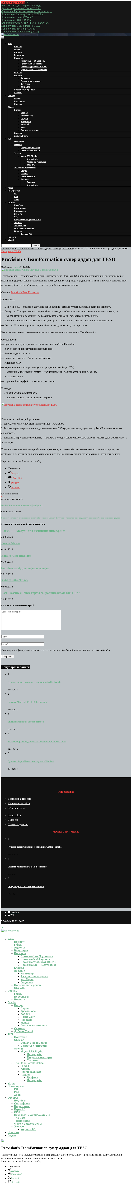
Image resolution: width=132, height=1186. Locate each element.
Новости (18, 46)
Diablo (11, 107)
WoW (10, 44)
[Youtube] (2, 933)
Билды (17, 110)
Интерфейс (32, 159)
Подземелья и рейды (24, 90)
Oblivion (18, 145)
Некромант (26, 121)
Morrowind (19, 142)
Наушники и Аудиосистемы (27, 220)
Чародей (25, 124)
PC (15, 194)
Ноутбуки (18, 205)
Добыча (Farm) (21, 136)
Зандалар (25, 87)
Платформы (14, 191)
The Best (18, 222)
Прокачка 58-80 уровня (31, 64)
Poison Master (10, 543)
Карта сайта (14, 815)
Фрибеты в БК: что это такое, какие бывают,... (26, 11)
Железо (18, 231)
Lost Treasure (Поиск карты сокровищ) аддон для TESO (40, 593)
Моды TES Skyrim (29, 156)
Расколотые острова (31, 81)
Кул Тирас (25, 84)
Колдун (24, 119)
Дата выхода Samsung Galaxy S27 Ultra (22, 14)
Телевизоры (20, 225)
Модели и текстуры (36, 162)
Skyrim (17, 153)
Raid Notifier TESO (14, 580)
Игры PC (18, 214)
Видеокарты (20, 211)
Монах (24, 127)
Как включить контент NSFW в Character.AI (25, 22)
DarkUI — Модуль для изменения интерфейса (33, 530)
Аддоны (18, 52)
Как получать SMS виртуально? (18, 28)
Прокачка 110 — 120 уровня (34, 69)
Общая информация (30, 147)
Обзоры (11, 202)
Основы (18, 133)
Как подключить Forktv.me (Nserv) (20, 31)
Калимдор (25, 78)
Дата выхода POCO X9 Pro (16, 20)
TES (9, 139)
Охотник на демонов (30, 130)
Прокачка (18, 58)
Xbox (16, 199)
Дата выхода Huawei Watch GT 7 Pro (21, 8)
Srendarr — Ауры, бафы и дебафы (25, 568)
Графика (31, 182)
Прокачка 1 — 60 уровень (33, 61)
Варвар (24, 113)
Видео (11, 240)
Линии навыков (28, 176)
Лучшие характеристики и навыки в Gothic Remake (34, 682)
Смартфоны (20, 208)
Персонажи (19, 101)
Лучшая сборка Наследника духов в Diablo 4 (31, 761)
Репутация (19, 55)
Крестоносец (27, 116)
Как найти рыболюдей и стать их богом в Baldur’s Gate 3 (37, 741)
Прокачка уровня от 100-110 (34, 67)
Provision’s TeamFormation (25, 292)
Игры (10, 188)
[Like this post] (3, 496)
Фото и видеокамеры (24, 228)
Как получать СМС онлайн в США (20, 25)
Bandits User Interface (16, 555)
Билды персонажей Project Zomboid (26, 722)
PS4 (16, 197)
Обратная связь (16, 808)
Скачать (18, 93)
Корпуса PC (26, 234)
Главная (5, 248)
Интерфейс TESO (63, 248)
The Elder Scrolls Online (25, 168)
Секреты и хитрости (30, 150)
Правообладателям (18, 824)
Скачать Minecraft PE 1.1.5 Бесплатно (27, 702)
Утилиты (31, 165)
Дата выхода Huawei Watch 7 (17, 17)
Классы (18, 72)
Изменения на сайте (19, 803)
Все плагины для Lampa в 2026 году (21, 5)
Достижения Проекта (19, 798)
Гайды (17, 49)
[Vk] (5, 933)
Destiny (11, 95)
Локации (18, 75)
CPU (16, 217)
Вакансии (13, 819)
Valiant (17, 267)
